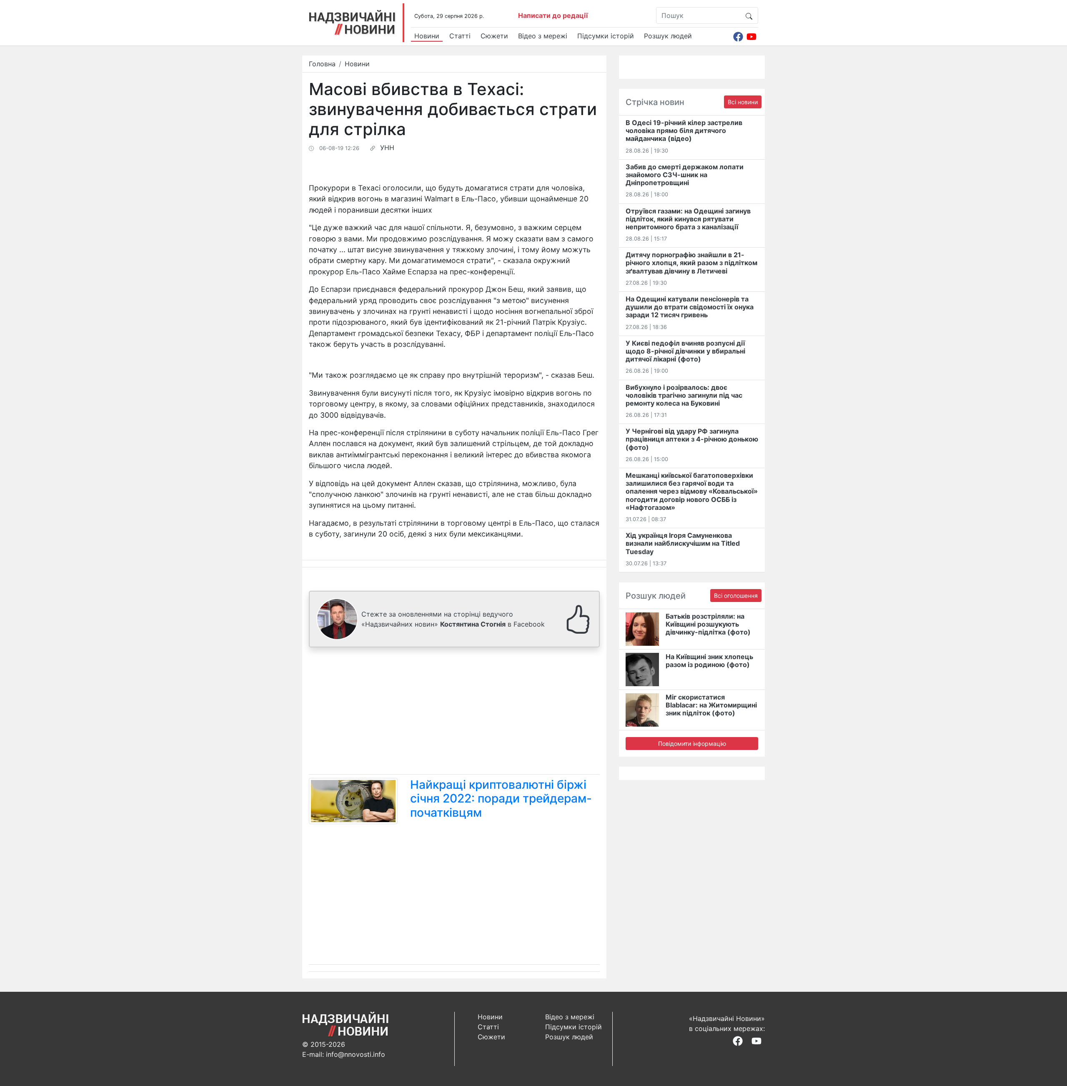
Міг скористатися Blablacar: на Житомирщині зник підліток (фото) (711, 705)
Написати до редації (553, 15)
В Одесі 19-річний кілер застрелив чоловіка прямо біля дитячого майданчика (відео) (684, 130)
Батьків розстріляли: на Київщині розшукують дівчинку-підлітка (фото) (708, 624)
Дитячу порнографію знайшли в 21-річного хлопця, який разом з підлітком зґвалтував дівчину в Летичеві (691, 263)
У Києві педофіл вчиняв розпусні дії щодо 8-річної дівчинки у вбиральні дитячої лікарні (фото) (685, 351)
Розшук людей (668, 36)
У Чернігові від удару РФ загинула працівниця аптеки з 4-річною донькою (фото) (692, 439)
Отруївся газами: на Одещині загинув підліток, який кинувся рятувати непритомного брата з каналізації (688, 219)
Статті (460, 36)
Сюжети (494, 36)
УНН (387, 147)
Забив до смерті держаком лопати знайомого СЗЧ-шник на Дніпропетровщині (685, 175)
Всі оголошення (736, 595)
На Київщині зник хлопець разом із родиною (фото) (709, 660)
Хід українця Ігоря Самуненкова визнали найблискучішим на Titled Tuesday (683, 543)
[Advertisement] (454, 712)
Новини (426, 36)
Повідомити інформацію (692, 743)
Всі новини (743, 101)
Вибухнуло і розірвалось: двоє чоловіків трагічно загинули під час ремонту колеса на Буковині (684, 395)
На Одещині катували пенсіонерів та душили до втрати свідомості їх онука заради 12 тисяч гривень (690, 307)
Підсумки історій (605, 36)
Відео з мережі (542, 36)
